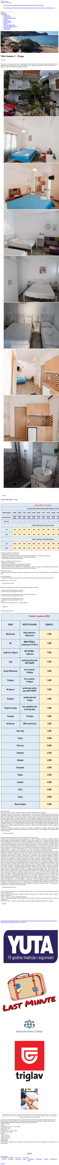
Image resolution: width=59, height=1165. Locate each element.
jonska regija (7, 920)
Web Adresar (39, 1159)
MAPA (4, 903)
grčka (16, 920)
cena (19, 920)
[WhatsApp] (40, 5)
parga (2, 920)
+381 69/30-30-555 (50, 8)
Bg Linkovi (11, 1159)
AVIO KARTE (7, 22)
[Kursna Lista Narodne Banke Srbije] (29, 1033)
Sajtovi (24, 1159)
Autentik (46, 1159)
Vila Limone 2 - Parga (20, 922)
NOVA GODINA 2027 (9, 25)
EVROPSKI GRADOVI (10, 18)
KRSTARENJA (8, 27)
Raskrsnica (18, 1159)
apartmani (12, 920)
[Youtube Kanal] (28, 5)
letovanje (54, 920)
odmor (35, 920)
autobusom (8, 922)
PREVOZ (5, 606)
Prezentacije (31, 1159)
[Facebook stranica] (9, 5)
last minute (43, 920)
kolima (13, 922)
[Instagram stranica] (19, 5)
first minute (49, 920)
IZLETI (6, 19)
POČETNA (7, 15)
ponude (39, 920)
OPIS (4, 60)
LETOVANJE (7, 16)
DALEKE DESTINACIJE (10, 26)
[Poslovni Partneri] (29, 1109)
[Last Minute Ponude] (29, 1015)
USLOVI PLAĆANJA (8, 583)
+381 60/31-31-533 (32, 8)
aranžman (23, 920)
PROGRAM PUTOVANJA (9, 887)
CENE (4, 495)
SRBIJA (6, 23)
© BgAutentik (4, 1156)
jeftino (27, 920)
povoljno (31, 920)
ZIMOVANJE (7, 21)
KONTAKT (7, 29)
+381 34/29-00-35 (15, 8)
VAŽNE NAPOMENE (8, 833)
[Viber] (35, 5)
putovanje (3, 922)
